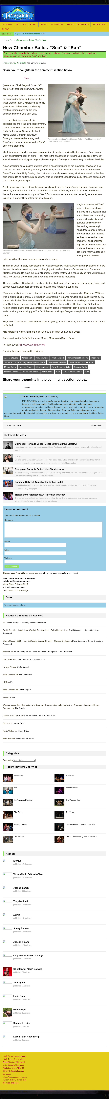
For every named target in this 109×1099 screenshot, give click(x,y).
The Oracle (20, 708)
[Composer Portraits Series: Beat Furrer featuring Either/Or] (8, 447)
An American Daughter (23, 800)
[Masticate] (59, 780)
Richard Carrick (11, 371)
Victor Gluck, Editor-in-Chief (28, 874)
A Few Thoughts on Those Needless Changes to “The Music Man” (43, 651)
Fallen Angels (25, 690)
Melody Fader (26, 367)
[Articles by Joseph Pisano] (7, 948)
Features (83, 24)
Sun (87, 371)
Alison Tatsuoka (11, 358)
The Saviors (19, 837)
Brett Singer (19, 1009)
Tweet (27, 78)
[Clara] (8, 460)
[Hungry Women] (8, 829)
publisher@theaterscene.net (16, 581)
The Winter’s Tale (73, 800)
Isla (30, 34)
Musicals (21, 24)
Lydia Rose (19, 996)
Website (8, 558)
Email (6, 550)
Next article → (98, 425)
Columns (7, 24)
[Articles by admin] (7, 921)
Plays (33, 24)
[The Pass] (8, 817)
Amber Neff (27, 358)
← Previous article (12, 425)
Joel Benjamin (32, 63)
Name (7, 541)
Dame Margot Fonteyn (77, 358)
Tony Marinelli (20, 901)
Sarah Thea (47, 371)
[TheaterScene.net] (54, 13)
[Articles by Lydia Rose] (7, 1002)
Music (43, 24)
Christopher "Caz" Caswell (27, 969)
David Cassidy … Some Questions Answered (26, 622)
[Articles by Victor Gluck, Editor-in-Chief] (7, 880)
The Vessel (70, 812)
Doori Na (95, 358)
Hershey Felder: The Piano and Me (80, 824)
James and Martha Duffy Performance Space (24, 362)
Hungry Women (20, 824)
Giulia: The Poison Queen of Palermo (81, 837)
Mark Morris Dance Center (81, 362)
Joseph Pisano (21, 942)
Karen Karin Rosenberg (26, 1036)
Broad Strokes (72, 788)
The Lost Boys (25, 674)
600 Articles (51, 396)
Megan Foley (10, 367)
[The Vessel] (59, 817)
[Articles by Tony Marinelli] (7, 907)
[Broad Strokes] (59, 792)
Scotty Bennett (21, 928)
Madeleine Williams (57, 362)
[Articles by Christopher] (7, 975)
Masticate (70, 775)
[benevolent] (8, 780)
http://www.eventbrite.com (32, 345)
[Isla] (8, 792)
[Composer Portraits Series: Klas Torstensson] (8, 473)
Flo (11, 682)
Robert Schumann (30, 371)
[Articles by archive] (7, 866)
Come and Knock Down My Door (30, 659)
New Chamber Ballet (61, 367)
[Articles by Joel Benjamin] (7, 893)
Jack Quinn (19, 982)
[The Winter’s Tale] (59, 805)
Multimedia (57, 24)
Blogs (5, 29)
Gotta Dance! (23, 667)
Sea (58, 371)
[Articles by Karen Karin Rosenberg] (7, 1042)
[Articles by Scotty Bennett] (7, 934)
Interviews (99, 24)
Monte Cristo (19, 723)
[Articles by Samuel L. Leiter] (7, 1029)
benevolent (18, 775)
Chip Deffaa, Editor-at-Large (28, 955)
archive (17, 861)
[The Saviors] (8, 841)
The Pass (18, 812)
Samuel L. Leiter (22, 1023)
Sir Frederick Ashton (72, 371)
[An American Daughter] (8, 805)
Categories (8, 760)
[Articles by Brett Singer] (7, 1015)
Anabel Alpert (58, 358)
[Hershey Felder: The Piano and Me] (59, 829)
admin (16, 915)
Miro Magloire (42, 367)
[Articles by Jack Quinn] (7, 988)
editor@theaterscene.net (14, 587)
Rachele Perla (80, 367)
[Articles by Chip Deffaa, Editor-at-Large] (7, 961)
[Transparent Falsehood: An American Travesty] (8, 498)
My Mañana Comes (25, 738)
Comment (8, 520)
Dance (70, 24)
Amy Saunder (42, 358)
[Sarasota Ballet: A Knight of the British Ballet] (8, 485)
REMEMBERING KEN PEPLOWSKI (39, 716)
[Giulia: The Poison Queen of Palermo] (59, 841)
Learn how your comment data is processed (58, 573)
